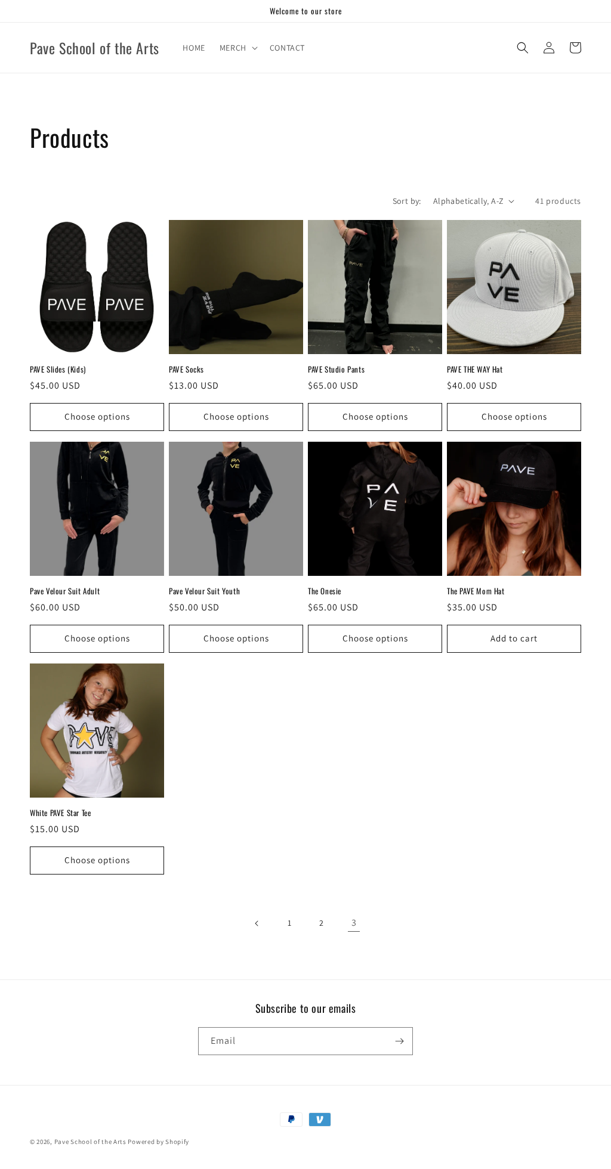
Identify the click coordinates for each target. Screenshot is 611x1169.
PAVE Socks (186, 369)
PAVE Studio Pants (336, 369)
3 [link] (354, 922)
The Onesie (324, 591)
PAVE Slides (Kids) (58, 369)
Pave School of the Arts (90, 1141)
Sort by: (407, 201)
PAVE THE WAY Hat (475, 369)
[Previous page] (257, 923)
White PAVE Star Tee (60, 813)
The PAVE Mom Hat (476, 591)
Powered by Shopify (158, 1141)
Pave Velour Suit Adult (65, 591)
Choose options (97, 416)
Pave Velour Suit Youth (204, 591)
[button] (237, 47)
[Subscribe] (399, 1041)
